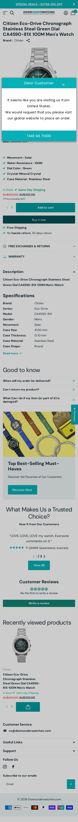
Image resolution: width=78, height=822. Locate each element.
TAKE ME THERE (39, 136)
